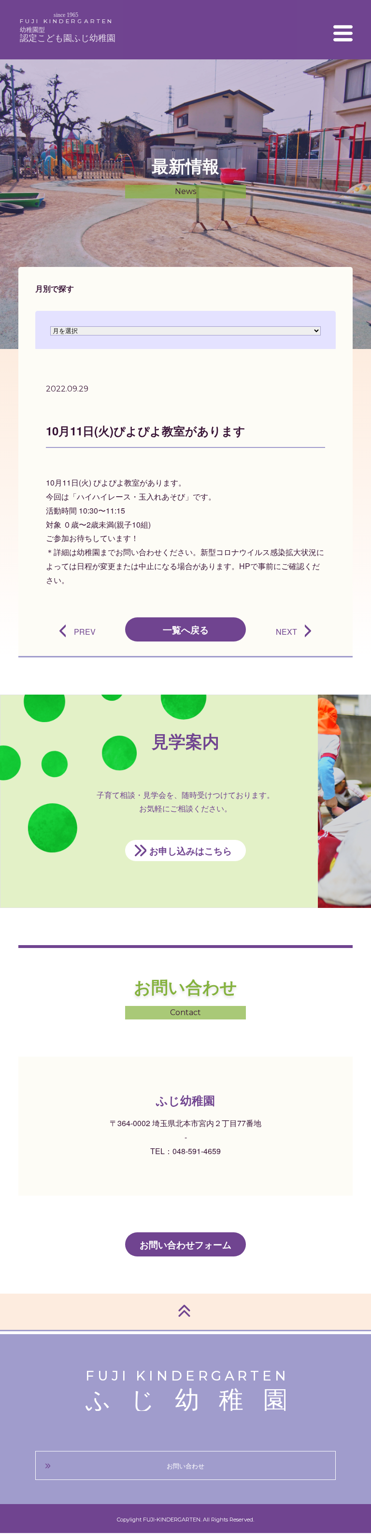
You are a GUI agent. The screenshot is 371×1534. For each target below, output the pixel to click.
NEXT (286, 631)
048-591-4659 (196, 1151)
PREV (85, 631)
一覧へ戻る (186, 629)
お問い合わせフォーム (185, 1244)
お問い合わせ (185, 1465)
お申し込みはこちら (190, 850)
